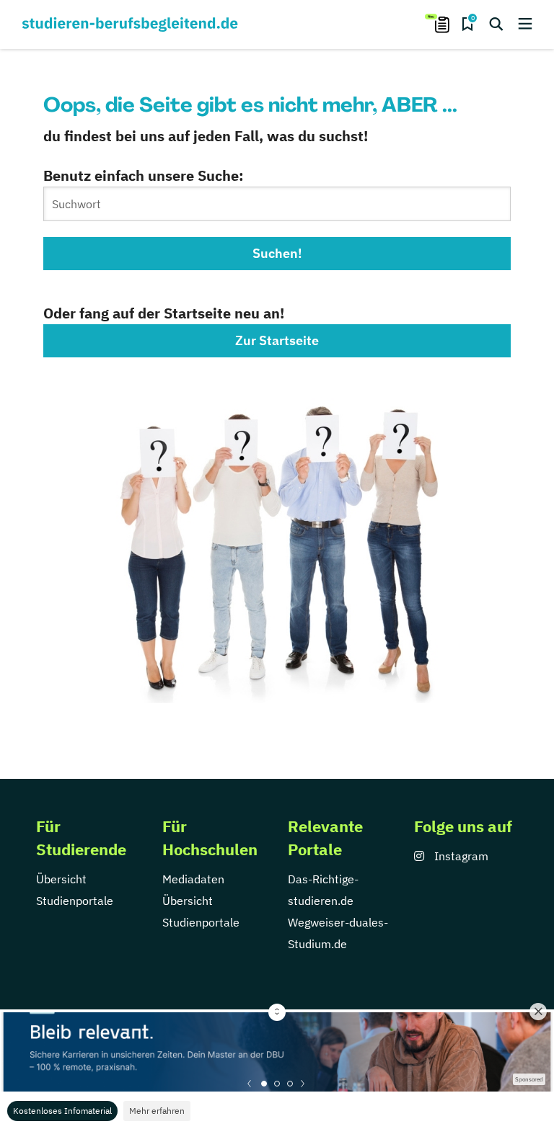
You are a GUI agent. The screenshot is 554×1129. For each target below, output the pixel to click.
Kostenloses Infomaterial (62, 1110)
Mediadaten (193, 879)
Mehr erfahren (157, 1110)
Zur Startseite (277, 340)
